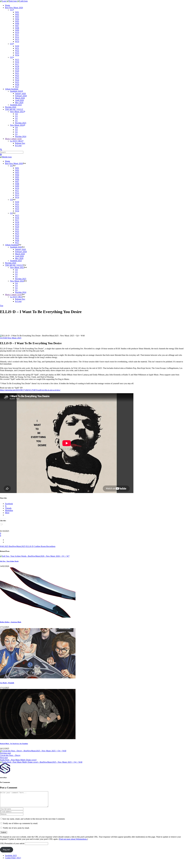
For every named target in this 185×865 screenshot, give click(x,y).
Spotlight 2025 (11, 855)
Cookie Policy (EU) (13, 858)
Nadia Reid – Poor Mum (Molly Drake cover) (18, 760)
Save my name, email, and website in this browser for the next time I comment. (34, 819)
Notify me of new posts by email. (16, 828)
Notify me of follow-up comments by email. (20, 823)
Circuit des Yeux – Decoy (10, 755)
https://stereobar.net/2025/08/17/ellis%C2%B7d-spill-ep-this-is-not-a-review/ (30, 390)
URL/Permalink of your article (12, 843)
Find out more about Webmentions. (73, 839)
